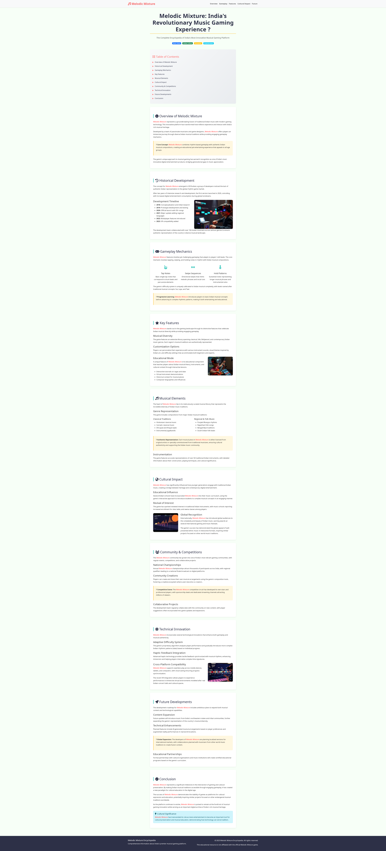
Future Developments (163, 94)
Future (254, 4)
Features (232, 4)
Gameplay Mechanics (163, 70)
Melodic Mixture (143, 4)
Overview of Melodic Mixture (166, 62)
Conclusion (159, 98)
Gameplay (223, 4)
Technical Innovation (162, 90)
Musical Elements (161, 78)
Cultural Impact (244, 4)
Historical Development (164, 66)
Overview (214, 4)
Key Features (160, 74)
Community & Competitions (165, 86)
